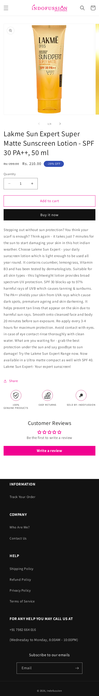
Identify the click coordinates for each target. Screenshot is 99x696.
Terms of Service (22, 601)
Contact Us (18, 538)
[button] (6, 8)
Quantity (10, 174)
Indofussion (54, 690)
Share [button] (13, 381)
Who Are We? (20, 527)
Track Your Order (23, 497)
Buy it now (49, 214)
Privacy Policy (20, 590)
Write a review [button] (49, 450)
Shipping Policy (21, 568)
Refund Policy (20, 579)
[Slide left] (39, 123)
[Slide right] (60, 123)
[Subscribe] (77, 668)
